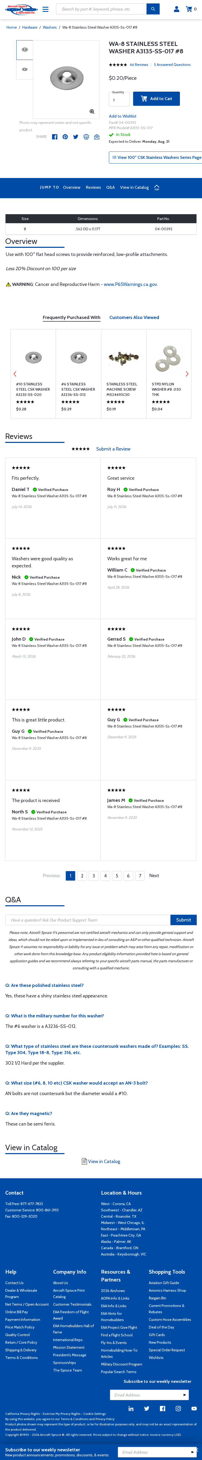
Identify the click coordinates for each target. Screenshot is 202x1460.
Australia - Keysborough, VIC (123, 1254)
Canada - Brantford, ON (119, 1248)
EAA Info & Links (114, 1306)
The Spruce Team (67, 1370)
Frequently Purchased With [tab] (71, 317)
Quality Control (17, 1334)
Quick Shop (33, 410)
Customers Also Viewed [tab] (134, 317)
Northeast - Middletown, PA (123, 1229)
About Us (60, 1282)
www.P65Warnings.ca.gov (130, 284)
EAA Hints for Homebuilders (112, 1316)
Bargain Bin (157, 1298)
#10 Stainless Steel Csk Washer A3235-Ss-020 (33, 389)
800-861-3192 (47, 1210)
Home (12, 27)
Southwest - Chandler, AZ (122, 1210)
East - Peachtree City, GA (121, 1235)
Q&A (110, 187)
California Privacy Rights (22, 1414)
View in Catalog (134, 187)
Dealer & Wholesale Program (21, 1293)
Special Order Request (167, 1350)
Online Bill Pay (16, 1312)
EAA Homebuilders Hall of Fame (73, 1329)
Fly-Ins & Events (114, 1342)
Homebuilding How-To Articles (119, 1353)
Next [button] (187, 374)
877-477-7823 (32, 1203)
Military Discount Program (121, 1364)
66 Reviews (139, 64)
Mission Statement (68, 1347)
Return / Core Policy (21, 1342)
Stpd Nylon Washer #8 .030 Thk (166, 389)
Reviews (93, 187)
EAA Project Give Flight (119, 1327)
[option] (66, 79)
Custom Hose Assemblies (170, 1319)
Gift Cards (157, 1334)
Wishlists (156, 1357)
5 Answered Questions (172, 64)
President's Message (69, 1355)
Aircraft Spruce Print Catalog (69, 1293)
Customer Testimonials (72, 1304)
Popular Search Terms (119, 1371)
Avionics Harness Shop (167, 1290)
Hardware (29, 27)
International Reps (68, 1339)
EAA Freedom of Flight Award (71, 1315)
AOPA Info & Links (115, 1298)
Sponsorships (64, 1362)
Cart (195, 9)
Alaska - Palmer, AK (116, 1241)
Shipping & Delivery (21, 1350)
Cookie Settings (94, 1414)
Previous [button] (15, 374)
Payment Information (22, 1319)
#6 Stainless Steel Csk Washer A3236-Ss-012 (78, 389)
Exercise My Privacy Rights (61, 1414)
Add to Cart (159, 98)
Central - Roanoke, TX (118, 1216)
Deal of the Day (161, 1327)
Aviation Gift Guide (164, 1282)
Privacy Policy (104, 1419)
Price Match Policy (19, 1327)
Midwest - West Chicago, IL (122, 1222)
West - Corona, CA (116, 1203)
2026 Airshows (113, 1290)
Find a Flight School (117, 1335)
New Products (160, 1342)
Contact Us (14, 1282)
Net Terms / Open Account (27, 1304)
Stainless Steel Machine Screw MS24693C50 (122, 389)
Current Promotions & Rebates (166, 1308)
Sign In (176, 9)
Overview (71, 187)
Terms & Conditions (21, 1357)
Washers (50, 27)
